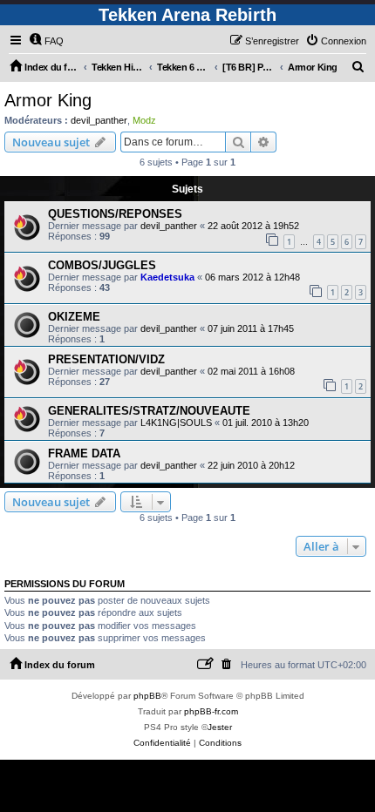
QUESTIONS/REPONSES (115, 213)
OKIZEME (74, 316)
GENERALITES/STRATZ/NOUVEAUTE (149, 410)
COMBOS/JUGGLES (102, 265)
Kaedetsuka (167, 277)
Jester (220, 727)
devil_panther (99, 120)
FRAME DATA (84, 453)
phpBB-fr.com (211, 711)
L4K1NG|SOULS (176, 422)
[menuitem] (46, 40)
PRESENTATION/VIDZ (106, 359)
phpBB (147, 695)
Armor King (48, 100)
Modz (144, 120)
